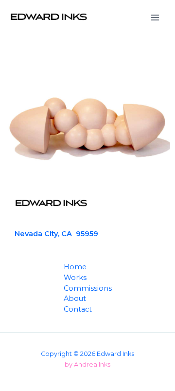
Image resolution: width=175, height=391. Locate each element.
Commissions (88, 288)
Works (75, 277)
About (75, 298)
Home (75, 266)
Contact (78, 309)
